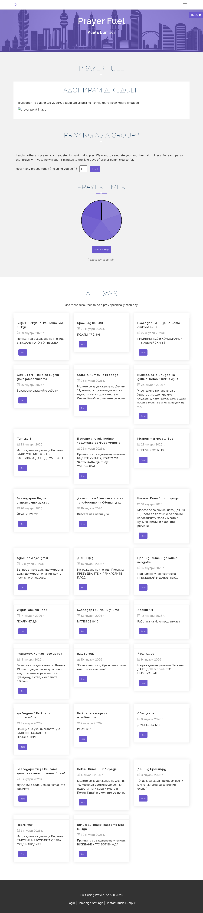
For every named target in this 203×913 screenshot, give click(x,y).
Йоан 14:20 (145, 653)
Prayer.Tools (103, 895)
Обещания (145, 713)
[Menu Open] (185, 4)
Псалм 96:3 (25, 824)
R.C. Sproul (85, 653)
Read (22, 352)
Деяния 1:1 (145, 610)
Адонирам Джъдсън (32, 558)
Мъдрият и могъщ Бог (155, 438)
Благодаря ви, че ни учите (98, 610)
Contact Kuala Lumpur (120, 903)
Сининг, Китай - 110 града (97, 374)
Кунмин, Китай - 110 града (158, 498)
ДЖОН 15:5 (85, 558)
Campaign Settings (90, 903)
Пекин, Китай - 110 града (97, 769)
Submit (95, 169)
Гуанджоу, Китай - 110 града (39, 653)
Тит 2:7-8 (24, 438)
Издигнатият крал (32, 610)
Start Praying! (101, 249)
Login (71, 903)
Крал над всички (90, 323)
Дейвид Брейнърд (151, 769)
